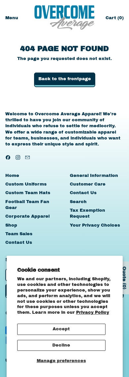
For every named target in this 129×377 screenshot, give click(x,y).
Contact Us (18, 242)
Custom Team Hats (27, 192)
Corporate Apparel (27, 216)
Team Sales (18, 234)
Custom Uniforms (26, 184)
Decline (61, 345)
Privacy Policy (92, 312)
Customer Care (88, 184)
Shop (11, 225)
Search (78, 201)
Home (12, 175)
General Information (94, 175)
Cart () (114, 19)
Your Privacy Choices (95, 225)
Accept (61, 329)
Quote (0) (124, 277)
